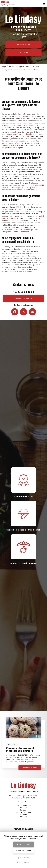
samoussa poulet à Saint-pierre (22, 187)
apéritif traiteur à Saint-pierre (18, 229)
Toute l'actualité (30, 768)
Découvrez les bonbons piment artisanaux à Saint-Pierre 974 (20, 750)
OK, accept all (24, 844)
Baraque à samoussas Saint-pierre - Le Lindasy (19, 68)
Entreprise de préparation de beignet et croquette (24, 134)
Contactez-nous (23, 52)
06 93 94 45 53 (23, 44)
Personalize (24, 858)
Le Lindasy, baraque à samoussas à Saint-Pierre (24, 66)
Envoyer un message (23, 298)
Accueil (4, 66)
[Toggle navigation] (44, 3)
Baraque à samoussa (11, 141)
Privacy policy (24, 862)
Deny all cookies (24, 851)
